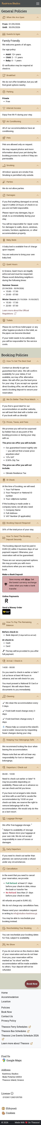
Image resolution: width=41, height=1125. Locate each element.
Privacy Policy (8, 1020)
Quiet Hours (11, 264)
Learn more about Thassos (15, 1043)
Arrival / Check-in (14, 661)
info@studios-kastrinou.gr (25, 913)
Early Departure (13, 849)
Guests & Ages (13, 34)
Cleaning (10, 696)
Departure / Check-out (16, 767)
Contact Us (7, 1016)
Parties (9, 182)
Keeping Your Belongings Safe (20, 740)
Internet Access (13, 108)
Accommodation (10, 997)
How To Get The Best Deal (18, 361)
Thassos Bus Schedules (13, 1031)
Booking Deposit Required (18, 523)
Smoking (10, 165)
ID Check (10, 480)
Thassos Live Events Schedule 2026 (20, 1035)
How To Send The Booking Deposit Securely (18, 538)
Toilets (9, 320)
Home (4, 992)
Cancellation (11, 868)
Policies (5, 1007)
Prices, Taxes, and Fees (17, 422)
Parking (9, 91)
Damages (10, 195)
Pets (8, 138)
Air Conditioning (13, 121)
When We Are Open (15, 17)
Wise (27, 579)
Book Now (6, 1012)
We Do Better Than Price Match (20, 399)
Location (5, 1001)
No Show (10, 944)
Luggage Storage (14, 818)
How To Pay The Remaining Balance (18, 624)
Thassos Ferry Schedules (14, 1026)
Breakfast (10, 75)
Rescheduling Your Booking (18, 928)
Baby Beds (11, 240)
